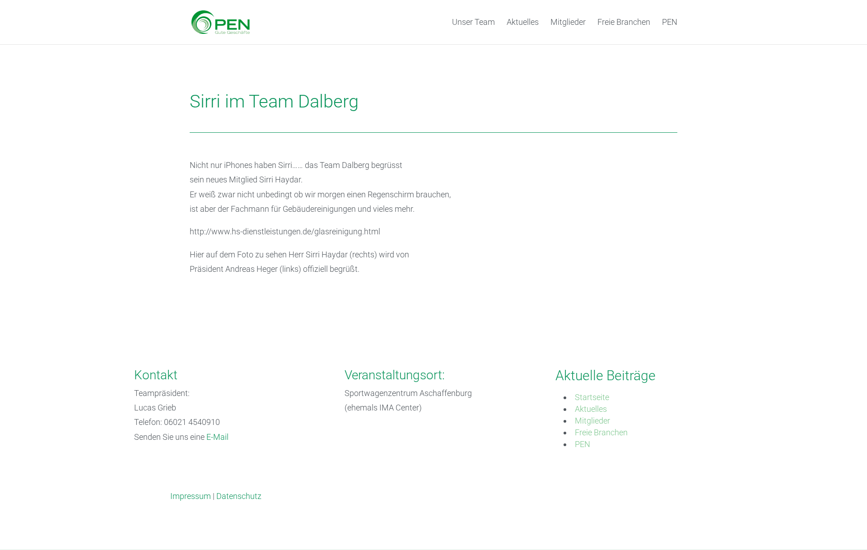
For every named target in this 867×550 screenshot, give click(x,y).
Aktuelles (523, 23)
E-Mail (217, 437)
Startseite (592, 397)
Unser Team (473, 23)
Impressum (190, 496)
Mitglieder (568, 23)
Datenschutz (238, 496)
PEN (669, 23)
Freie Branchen (623, 23)
